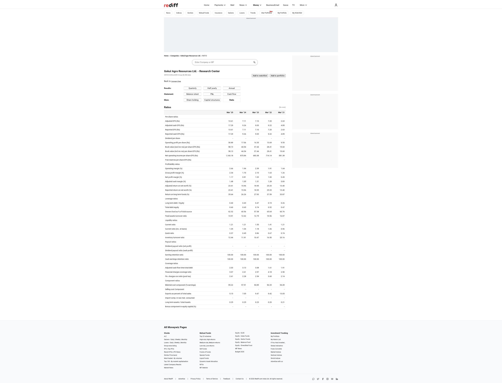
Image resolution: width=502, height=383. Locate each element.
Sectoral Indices (276, 355)
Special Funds (205, 355)
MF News (238, 349)
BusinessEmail (272, 5)
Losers (242, 13)
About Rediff (168, 379)
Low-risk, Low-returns (207, 346)
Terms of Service (212, 379)
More (302, 5)
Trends (253, 13)
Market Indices (276, 352)
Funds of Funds (205, 352)
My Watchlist (297, 13)
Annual (232, 88)
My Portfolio (282, 13)
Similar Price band (170, 355)
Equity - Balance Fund (242, 342)
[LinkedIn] (337, 379)
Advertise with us (277, 361)
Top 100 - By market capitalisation (176, 361)
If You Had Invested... (278, 343)
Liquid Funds (204, 358)
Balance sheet (192, 94)
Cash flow (231, 94)
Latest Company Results (172, 364)
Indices (179, 13)
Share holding (192, 100)
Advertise (181, 379)
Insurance (218, 13)
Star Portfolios (266, 13)
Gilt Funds (203, 349)
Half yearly (212, 88)
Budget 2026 (239, 352)
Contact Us (240, 379)
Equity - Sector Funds (242, 339)
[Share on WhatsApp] (313, 379)
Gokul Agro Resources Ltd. (191, 56)
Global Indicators (277, 346)
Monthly (184, 339)
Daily (172, 339)
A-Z (165, 336)
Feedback (226, 379)
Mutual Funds (204, 13)
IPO (165, 349)
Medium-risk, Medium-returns (210, 343)
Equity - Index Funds (242, 336)
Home (206, 5)
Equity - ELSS (239, 333)
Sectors (190, 13)
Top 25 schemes (205, 336)
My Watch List (276, 339)
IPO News (177, 352)
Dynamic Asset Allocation (209, 361)
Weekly (177, 339)
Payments (219, 5)
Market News (168, 368)
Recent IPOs (168, 352)
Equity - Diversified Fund (243, 345)
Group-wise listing (170, 346)
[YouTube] (332, 379)
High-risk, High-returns (207, 339)
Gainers (231, 13)
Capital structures (212, 100)
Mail (232, 5)
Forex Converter (276, 349)
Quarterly (192, 88)
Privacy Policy (196, 379)
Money (256, 5)
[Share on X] (318, 379)
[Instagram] (327, 379)
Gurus (285, 5)
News (241, 5)
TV (293, 5)
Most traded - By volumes (173, 358)
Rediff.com (258, 379)
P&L (212, 94)
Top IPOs (171, 349)
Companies (174, 56)
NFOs (202, 364)
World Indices (275, 358)
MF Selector (204, 368)
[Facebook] (323, 379)
